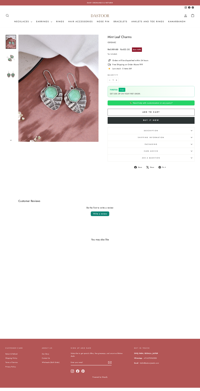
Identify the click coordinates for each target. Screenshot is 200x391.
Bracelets (120, 21)
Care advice (151, 151)
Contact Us (46, 358)
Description (151, 131)
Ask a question (151, 158)
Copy (122, 89)
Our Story (45, 354)
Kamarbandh (177, 21)
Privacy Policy (10, 367)
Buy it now (151, 120)
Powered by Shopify (100, 377)
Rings (60, 21)
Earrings (43, 21)
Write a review (100, 213)
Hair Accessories (80, 21)
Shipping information (151, 137)
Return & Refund (11, 354)
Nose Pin (103, 21)
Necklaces (22, 21)
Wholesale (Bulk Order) (50, 362)
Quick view (28, 313)
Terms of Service (11, 362)
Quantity (113, 75)
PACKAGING (151, 144)
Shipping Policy (11, 358)
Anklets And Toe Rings (147, 21)
